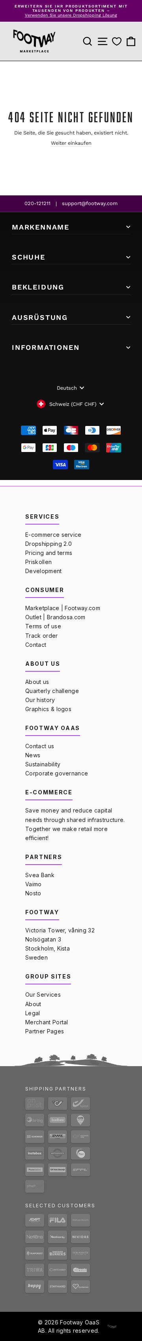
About (33, 1004)
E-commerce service (53, 534)
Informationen (45, 347)
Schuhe (28, 257)
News (32, 755)
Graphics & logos (48, 709)
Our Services (43, 994)
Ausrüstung (40, 317)
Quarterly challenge (52, 690)
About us (37, 681)
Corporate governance (56, 773)
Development (43, 571)
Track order (41, 635)
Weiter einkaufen (71, 143)
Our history (40, 700)
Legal (32, 1013)
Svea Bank (39, 875)
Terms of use (43, 626)
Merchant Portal (46, 1022)
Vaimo (33, 884)
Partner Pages (44, 1031)
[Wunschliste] (117, 41)
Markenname (40, 227)
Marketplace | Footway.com (62, 608)
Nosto (33, 893)
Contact (35, 644)
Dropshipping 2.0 (48, 543)
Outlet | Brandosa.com (55, 617)
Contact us (39, 746)
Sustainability (42, 764)
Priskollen (38, 561)
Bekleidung (38, 287)
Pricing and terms (48, 552)
